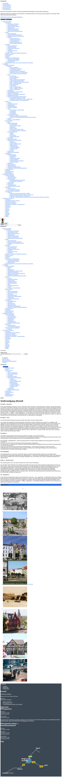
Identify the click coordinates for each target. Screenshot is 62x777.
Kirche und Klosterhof (15, 143)
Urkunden (10, 163)
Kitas (9, 74)
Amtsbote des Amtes (10, 202)
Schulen (10, 66)
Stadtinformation (9, 171)
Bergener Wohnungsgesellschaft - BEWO (20, 193)
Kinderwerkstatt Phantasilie (17, 80)
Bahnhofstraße (13, 148)
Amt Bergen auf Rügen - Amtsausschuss (15, 204)
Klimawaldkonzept (14, 136)
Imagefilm (7, 170)
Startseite (5, 357)
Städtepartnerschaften (13, 60)
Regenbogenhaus (14, 84)
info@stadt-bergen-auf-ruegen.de (12, 704)
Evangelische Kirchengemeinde (17, 97)
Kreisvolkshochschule (13, 93)
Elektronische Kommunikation (15, 31)
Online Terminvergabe (13, 30)
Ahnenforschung (12, 165)
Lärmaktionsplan (12, 185)
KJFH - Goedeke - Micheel (16, 88)
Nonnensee (13, 135)
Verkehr (7, 56)
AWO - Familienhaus (15, 89)
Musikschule (11, 90)
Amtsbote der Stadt (12, 50)
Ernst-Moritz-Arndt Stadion (17, 110)
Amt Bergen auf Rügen (8, 198)
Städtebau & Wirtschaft (8, 174)
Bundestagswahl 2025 (15, 39)
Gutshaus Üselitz (14, 162)
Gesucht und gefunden (5, 354)
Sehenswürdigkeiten (13, 123)
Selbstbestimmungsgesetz (14, 166)
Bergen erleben (9, 120)
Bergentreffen (11, 61)
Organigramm (11, 27)
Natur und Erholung (12, 131)
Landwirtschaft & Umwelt (14, 186)
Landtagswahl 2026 (15, 38)
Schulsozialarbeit (14, 67)
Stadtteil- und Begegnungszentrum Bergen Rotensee (23, 117)
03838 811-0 (8, 701)
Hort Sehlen (13, 85)
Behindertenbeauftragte (13, 26)
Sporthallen (13, 111)
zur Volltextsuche (7, 9)
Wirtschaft (7, 187)
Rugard (12, 133)
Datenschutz (6, 688)
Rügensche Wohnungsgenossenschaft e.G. (20, 195)
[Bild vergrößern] (15, 510)
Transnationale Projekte (13, 59)
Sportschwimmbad (12, 107)
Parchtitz (7, 210)
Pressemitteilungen (12, 45)
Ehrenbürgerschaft (12, 139)
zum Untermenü (7, 7)
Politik (6, 32)
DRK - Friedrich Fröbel (15, 83)
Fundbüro (10, 51)
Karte (9, 122)
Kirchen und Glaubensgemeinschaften (17, 96)
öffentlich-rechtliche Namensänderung (17, 168)
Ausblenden (3, 19)
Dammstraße (13, 142)
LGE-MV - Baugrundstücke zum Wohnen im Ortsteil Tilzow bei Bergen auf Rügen (29, 197)
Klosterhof (12, 126)
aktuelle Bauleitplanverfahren (12, 200)
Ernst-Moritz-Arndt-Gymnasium (18, 73)
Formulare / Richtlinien (13, 24)
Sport (9, 108)
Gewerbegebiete (12, 188)
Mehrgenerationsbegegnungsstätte (18, 116)
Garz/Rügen (8, 206)
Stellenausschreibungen (13, 48)
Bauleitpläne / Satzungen (16, 181)
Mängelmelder (8, 172)
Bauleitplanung (11, 179)
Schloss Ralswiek (14, 159)
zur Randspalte (6, 4)
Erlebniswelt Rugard (12, 103)
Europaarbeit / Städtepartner (12, 57)
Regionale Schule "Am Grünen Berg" (19, 72)
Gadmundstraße (14, 146)
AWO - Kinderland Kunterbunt (17, 79)
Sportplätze (13, 112)
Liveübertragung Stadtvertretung (16, 36)
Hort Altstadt (13, 78)
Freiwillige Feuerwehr (13, 95)
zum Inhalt (5, 3)
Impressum (5, 687)
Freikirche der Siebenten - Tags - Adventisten (21, 99)
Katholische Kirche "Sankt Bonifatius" (19, 100)
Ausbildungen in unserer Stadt (15, 91)
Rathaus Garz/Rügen (15, 158)
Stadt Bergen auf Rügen (11, 203)
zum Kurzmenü (6, 8)
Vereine (9, 118)
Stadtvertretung (9, 54)
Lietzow (7, 209)
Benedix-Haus (13, 124)
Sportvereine (13, 113)
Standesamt (8, 153)
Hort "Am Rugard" (14, 77)
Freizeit (7, 101)
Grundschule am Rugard (16, 68)
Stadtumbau (11, 182)
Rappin (7, 215)
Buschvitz (7, 205)
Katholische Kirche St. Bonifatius (18, 130)
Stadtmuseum (11, 105)
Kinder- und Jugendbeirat (14, 119)
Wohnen (10, 192)
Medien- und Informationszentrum (16, 94)
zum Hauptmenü (7, 5)
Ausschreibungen (12, 47)
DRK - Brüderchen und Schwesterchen (19, 82)
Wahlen (9, 37)
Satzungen (8, 55)
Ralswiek (7, 214)
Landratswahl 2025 (14, 41)
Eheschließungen (12, 154)
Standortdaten (11, 176)
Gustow (7, 208)
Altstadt (12, 141)
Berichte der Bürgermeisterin (15, 34)
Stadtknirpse (13, 76)
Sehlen (7, 216)
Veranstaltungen (9, 169)
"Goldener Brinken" (15, 147)
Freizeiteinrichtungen (13, 114)
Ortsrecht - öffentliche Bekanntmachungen (15, 53)
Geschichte (10, 137)
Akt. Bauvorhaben (12, 177)
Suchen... (2, 225)
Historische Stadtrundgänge (14, 140)
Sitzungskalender (12, 33)
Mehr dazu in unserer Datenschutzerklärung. (11, 17)
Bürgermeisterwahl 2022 (16, 43)
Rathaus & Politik (7, 21)
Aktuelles (7, 44)
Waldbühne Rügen (12, 106)
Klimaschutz (11, 183)
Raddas (12, 134)
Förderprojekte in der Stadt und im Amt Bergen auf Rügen (19, 62)
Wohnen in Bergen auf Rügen (12, 191)
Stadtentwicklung (9, 175)
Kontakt (5, 686)
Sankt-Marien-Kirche (15, 125)
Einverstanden (8, 19)
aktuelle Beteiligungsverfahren (17, 180)
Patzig (6, 211)
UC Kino (10, 102)
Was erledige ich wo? (13, 25)
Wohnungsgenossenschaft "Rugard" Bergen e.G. (22, 194)
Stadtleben (5, 64)
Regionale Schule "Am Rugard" (17, 71)
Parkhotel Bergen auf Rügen (17, 160)
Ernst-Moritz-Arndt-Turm (16, 129)
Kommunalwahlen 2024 (16, 42)
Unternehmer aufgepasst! (14, 189)
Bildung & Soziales (9, 65)
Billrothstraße (13, 145)
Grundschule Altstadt (15, 70)
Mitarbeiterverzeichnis (13, 28)
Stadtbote (10, 49)
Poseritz (7, 212)
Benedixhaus (13, 156)
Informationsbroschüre (13, 152)
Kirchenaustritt (11, 164)
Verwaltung (8, 22)
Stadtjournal (11, 151)
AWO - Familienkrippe (15, 87)
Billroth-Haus (13, 128)
